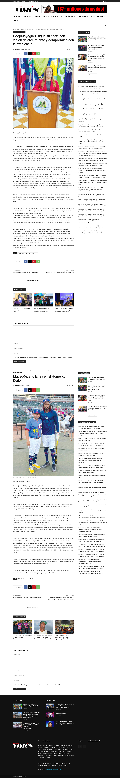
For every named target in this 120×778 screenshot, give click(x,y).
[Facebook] (103, 1)
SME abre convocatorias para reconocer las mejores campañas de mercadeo (65, 723)
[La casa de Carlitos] (50, 715)
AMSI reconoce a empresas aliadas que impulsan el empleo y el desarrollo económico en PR (43, 310)
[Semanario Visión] (20, 280)
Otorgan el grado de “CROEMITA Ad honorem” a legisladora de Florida (90, 141)
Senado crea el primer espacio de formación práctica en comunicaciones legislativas (65, 706)
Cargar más (92, 75)
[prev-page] (14, 316)
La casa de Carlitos (61, 713)
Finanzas (28, 253)
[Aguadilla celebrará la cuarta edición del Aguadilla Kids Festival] (82, 39)
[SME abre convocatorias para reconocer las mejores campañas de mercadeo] (50, 724)
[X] (30, 53)
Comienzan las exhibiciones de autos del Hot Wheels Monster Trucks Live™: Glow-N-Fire (92, 182)
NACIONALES (50, 701)
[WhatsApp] (38, 53)
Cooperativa (21, 253)
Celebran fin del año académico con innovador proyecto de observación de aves (92, 170)
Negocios (23, 32)
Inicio (14, 29)
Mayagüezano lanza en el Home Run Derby (25, 272)
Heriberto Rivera (83, 231)
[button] (105, 25)
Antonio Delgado (83, 118)
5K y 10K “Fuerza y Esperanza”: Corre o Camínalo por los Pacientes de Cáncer (96, 47)
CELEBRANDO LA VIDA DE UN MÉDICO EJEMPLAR (60, 272)
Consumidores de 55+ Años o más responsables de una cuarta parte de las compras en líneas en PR (64, 310)
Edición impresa (21, 29)
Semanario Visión (19, 49)
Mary (79, 175)
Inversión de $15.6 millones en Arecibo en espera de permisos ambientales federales (90, 189)
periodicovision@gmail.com (53, 769)
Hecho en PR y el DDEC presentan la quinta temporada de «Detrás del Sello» (22, 310)
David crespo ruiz (83, 180)
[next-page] (17, 316)
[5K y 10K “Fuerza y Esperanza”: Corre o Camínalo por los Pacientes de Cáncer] (82, 48)
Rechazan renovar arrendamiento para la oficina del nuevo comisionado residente (89, 221)
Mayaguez (34, 253)
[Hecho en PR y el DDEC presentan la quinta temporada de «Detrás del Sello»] (22, 299)
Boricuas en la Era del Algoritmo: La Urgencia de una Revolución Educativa (90, 119)
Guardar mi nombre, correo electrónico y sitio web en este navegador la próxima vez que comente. (43, 357)
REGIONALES (17, 701)
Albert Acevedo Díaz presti (85, 158)
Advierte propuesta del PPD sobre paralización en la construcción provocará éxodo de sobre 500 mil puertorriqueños (92, 153)
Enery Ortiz (81, 91)
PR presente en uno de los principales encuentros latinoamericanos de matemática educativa (92, 93)
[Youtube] (106, 1)
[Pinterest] (34, 53)
